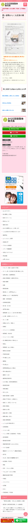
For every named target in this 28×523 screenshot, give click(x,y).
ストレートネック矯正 (8, 337)
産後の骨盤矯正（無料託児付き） (11, 278)
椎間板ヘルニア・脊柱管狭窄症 (10, 295)
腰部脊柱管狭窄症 (7, 378)
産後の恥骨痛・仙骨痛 (8, 395)
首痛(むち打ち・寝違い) (8, 323)
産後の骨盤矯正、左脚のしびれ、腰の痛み (10, 95)
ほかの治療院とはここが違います (11, 228)
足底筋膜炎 (5, 426)
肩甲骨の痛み (6, 309)
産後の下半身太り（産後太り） (10, 399)
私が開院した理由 (7, 214)
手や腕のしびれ (6, 357)
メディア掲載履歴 (7, 249)
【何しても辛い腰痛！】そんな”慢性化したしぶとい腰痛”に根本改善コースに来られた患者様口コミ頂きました (14, 509)
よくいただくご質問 (8, 238)
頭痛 (4, 285)
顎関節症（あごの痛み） (9, 347)
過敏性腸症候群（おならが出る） (11, 444)
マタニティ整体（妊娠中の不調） (11, 267)
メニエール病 (6, 430)
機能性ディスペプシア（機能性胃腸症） (12, 451)
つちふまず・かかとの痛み (9, 471)
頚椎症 (4, 326)
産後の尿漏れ (6, 406)
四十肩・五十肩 (6, 305)
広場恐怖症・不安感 (8, 492)
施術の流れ (5, 224)
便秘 (4, 464)
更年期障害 (5, 437)
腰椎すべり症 (6, 375)
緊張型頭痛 (5, 288)
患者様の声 (5, 242)
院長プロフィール (7, 217)
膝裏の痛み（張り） (8, 416)
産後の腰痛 (5, 281)
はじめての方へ (6, 211)
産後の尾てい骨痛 (7, 413)
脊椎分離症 (5, 388)
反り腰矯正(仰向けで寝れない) (10, 340)
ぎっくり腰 (5, 319)
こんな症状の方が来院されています (11, 231)
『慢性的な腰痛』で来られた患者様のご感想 (14, 501)
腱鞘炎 (4, 361)
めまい (4, 489)
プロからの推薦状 (7, 245)
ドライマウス (6, 482)
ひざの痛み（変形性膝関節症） (10, 381)
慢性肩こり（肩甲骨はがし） (10, 292)
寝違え (4, 343)
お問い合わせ (6, 259)
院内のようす (6, 221)
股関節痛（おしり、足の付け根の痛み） (12, 312)
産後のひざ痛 (6, 409)
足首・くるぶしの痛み (8, 468)
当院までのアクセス (8, 252)
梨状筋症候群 (6, 385)
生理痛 (4, 485)
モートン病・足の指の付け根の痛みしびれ (13, 271)
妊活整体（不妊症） (8, 461)
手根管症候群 (6, 354)
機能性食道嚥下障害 (8, 475)
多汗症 (4, 454)
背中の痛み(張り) (7, 371)
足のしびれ (5, 392)
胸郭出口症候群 (6, 350)
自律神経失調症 (6, 302)
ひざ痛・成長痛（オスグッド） (10, 316)
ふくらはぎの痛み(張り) (8, 423)
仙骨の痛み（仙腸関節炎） (9, 274)
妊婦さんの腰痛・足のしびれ (8, 110)
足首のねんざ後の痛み (6, 102)
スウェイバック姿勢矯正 (9, 330)
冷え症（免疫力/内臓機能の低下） (11, 457)
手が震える (5, 364)
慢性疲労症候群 (6, 440)
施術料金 (5, 235)
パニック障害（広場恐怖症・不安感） (12, 433)
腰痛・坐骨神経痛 (7, 299)
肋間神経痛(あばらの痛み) (9, 368)
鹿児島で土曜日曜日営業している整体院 (12, 504)
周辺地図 (5, 255)
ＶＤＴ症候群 (6, 447)
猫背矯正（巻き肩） (8, 333)
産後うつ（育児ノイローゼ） (10, 402)
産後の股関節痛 (6, 419)
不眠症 (4, 478)
